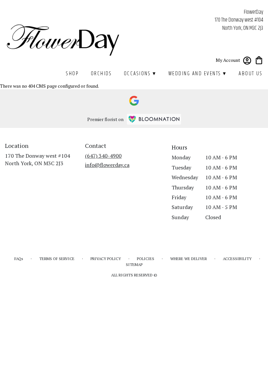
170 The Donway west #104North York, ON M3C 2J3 (37, 159)
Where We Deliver (188, 258)
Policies (145, 258)
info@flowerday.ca (107, 164)
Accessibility (237, 258)
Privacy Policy (106, 258)
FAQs (18, 258)
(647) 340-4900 (103, 155)
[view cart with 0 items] (259, 60)
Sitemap (134, 264)
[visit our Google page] (134, 101)
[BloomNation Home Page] (154, 119)
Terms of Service (57, 258)
